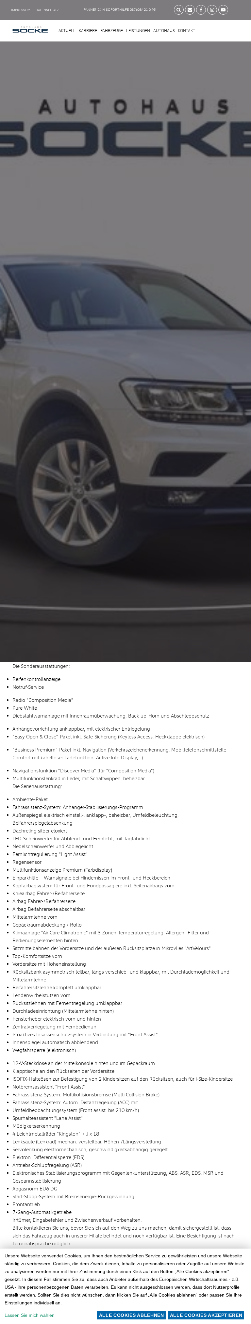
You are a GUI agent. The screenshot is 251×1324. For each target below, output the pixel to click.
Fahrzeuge (111, 30)
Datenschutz (47, 10)
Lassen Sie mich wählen (30, 1315)
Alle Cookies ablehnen (131, 1315)
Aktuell (67, 30)
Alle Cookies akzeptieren (206, 1315)
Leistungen (138, 30)
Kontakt (186, 30)
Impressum (20, 10)
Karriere (88, 30)
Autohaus (164, 30)
